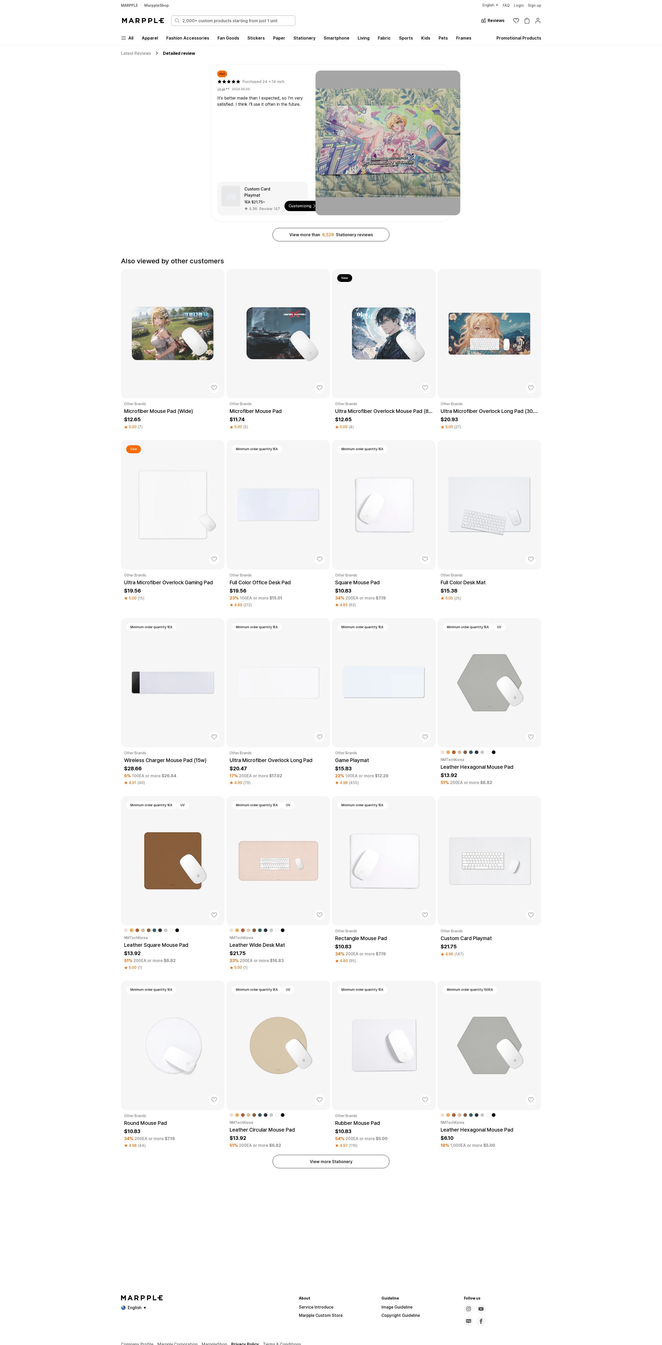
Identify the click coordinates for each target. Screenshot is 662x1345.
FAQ (506, 5)
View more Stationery (331, 1161)
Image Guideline (396, 1307)
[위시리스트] (516, 20)
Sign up (534, 5)
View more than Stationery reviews (331, 234)
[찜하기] (214, 388)
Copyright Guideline (400, 1315)
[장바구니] (527, 20)
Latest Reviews (136, 53)
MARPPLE (129, 5)
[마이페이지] (538, 20)
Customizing (300, 206)
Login (519, 5)
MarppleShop (156, 5)
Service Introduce (316, 1307)
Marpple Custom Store (321, 1315)
